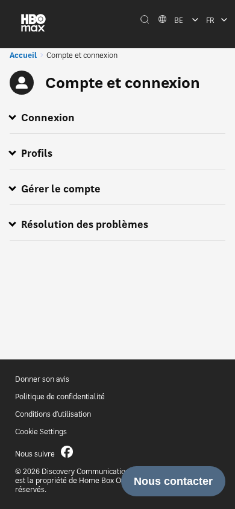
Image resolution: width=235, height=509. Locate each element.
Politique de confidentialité (60, 396)
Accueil (23, 55)
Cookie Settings (41, 431)
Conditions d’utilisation (53, 414)
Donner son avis (42, 379)
